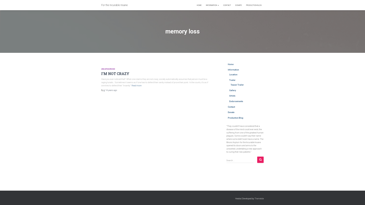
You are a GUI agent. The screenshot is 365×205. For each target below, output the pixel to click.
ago (111, 90)
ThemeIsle (259, 198)
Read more (136, 85)
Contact (227, 5)
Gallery (232, 90)
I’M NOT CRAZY (115, 73)
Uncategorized (108, 69)
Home (199, 5)
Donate (238, 5)
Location (233, 74)
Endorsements (236, 101)
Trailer (232, 80)
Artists (232, 96)
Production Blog (254, 5)
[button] (218, 5)
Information (211, 5)
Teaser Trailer (237, 85)
